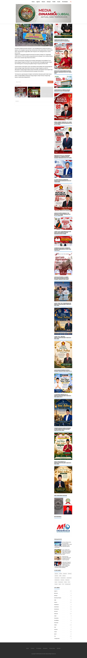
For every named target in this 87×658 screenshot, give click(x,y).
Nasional (67, 580)
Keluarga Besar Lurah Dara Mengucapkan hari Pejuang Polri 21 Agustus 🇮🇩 (20, 95)
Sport (60, 584)
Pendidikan (56, 620)
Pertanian (56, 622)
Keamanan (57, 577)
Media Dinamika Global (43, 653)
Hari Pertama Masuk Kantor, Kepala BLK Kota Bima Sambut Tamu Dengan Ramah (33, 94)
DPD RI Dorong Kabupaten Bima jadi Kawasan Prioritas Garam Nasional (66, 558)
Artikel (60, 573)
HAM (60, 575)
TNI (63, 584)
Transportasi (67, 584)
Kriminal (62, 580)
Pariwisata (60, 582)
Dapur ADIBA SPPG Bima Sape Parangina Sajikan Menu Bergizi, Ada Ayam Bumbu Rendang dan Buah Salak (63, 552)
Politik (65, 582)
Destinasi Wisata (57, 597)
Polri (69, 582)
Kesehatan (69, 577)
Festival (56, 575)
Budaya (69, 573)
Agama (56, 573)
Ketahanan (57, 580)
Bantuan (65, 573)
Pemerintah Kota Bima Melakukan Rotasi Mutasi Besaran (46, 95)
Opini (56, 582)
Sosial (56, 584)
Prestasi (55, 629)
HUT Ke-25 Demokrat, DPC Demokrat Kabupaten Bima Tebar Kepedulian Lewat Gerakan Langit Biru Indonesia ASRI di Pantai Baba (63, 545)
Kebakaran (63, 577)
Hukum (64, 575)
